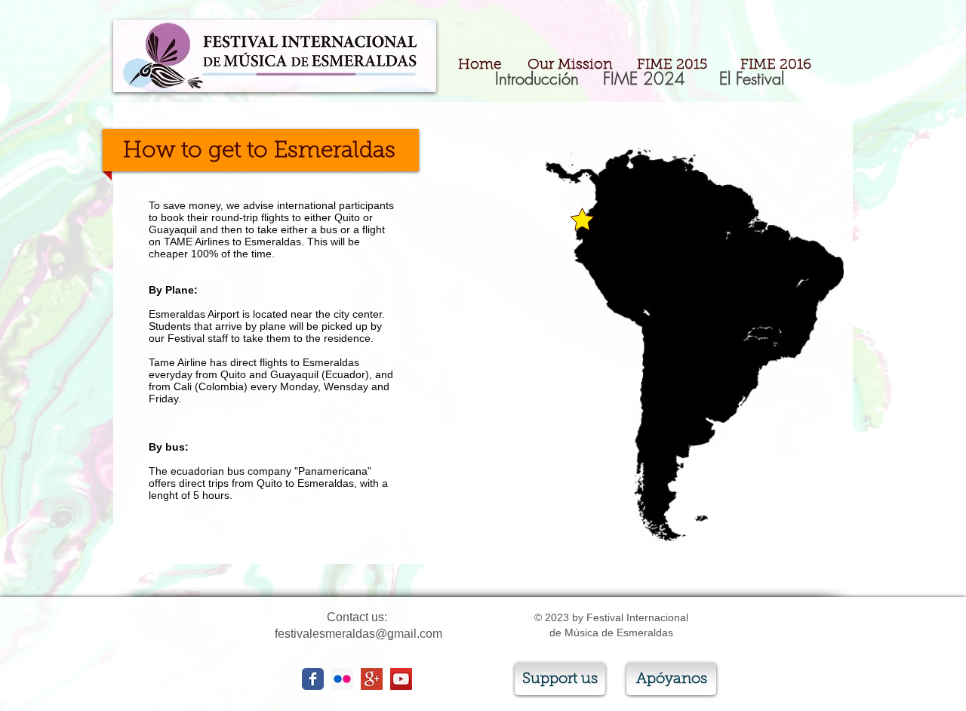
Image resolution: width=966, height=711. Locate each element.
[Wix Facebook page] (313, 679)
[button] (643, 78)
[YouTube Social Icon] (401, 679)
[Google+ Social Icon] (372, 679)
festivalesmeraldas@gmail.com (358, 633)
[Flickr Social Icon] (342, 679)
